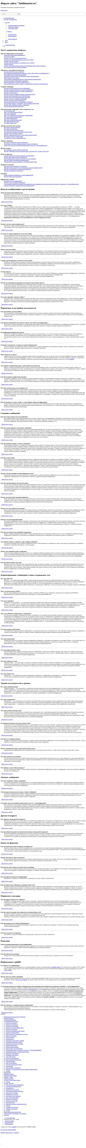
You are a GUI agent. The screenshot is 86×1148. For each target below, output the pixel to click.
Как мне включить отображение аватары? (16, 81)
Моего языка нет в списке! (11, 78)
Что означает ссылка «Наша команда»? (15, 138)
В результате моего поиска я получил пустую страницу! (20, 159)
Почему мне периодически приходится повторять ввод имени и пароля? (25, 66)
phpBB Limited (56, 967)
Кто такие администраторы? (12, 127)
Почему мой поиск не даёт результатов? (15, 157)
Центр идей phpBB (21, 979)
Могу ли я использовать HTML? (13, 112)
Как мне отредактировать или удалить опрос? (17, 96)
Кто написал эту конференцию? (13, 181)
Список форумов (9, 18)
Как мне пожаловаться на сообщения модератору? (18, 102)
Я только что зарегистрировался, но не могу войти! (19, 59)
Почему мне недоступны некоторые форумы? (17, 97)
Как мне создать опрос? (11, 93)
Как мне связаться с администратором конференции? (19, 185)
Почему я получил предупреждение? (14, 100)
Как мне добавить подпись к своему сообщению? (18, 91)
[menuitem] (15, 25)
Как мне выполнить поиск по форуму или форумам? (19, 155)
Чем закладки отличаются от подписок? (15, 166)
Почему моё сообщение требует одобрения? (16, 105)
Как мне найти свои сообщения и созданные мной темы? (20, 162)
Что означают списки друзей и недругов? (16, 150)
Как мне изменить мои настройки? (14, 71)
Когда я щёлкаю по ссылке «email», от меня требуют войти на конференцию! (26, 84)
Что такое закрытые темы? (11, 121)
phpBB (71, 359)
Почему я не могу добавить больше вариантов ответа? (19, 94)
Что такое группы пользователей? (13, 130)
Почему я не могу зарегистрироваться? (15, 58)
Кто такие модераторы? (10, 129)
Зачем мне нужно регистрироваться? (14, 55)
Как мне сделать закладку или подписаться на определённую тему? (23, 167)
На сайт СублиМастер (10, 19)
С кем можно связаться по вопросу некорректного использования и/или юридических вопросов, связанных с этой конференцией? (41, 184)
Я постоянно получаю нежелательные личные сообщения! (21, 144)
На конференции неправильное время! (15, 74)
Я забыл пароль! (8, 64)
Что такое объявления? (10, 118)
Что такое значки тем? (10, 123)
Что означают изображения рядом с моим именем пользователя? (22, 79)
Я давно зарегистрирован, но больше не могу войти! (19, 63)
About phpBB (8, 970)
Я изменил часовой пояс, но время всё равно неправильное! (21, 76)
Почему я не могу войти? (11, 61)
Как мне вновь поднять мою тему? (14, 106)
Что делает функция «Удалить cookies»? (15, 67)
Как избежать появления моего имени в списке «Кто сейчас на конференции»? (26, 73)
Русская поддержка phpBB (8, 1129)
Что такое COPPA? (9, 56)
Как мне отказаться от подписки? (13, 170)
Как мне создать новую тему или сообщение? (17, 88)
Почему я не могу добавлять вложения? (15, 99)
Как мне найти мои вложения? (13, 176)
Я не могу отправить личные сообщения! (16, 142)
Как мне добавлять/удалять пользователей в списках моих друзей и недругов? (26, 151)
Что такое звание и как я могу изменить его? (17, 82)
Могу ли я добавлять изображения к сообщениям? (18, 115)
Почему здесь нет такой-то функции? (14, 182)
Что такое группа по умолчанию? (13, 136)
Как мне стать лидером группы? (13, 133)
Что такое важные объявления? (13, 117)
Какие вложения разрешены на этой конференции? (18, 175)
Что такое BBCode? (9, 111)
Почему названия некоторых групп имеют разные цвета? (20, 135)
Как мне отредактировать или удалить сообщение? (18, 90)
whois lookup (32, 989)
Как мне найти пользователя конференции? (16, 160)
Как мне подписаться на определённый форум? (17, 169)
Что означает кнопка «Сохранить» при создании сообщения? (21, 103)
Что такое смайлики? (10, 114)
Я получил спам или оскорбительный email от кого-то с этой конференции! (25, 145)
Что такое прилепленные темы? (13, 120)
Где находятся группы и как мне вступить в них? (18, 132)
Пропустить (4, 10)
